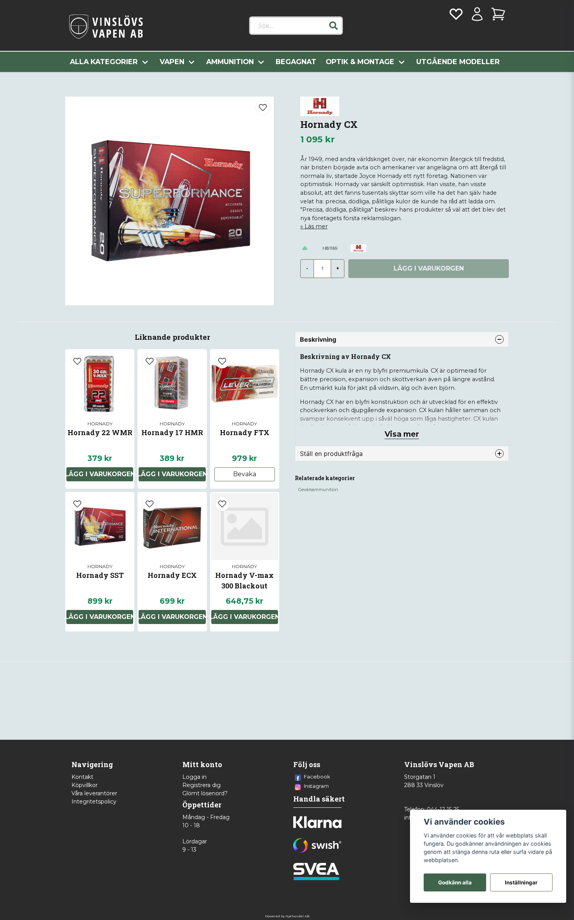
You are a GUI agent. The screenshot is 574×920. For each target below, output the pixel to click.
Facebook (317, 776)
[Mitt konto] (477, 14)
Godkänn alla (455, 882)
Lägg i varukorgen (99, 474)
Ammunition (230, 61)
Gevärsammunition (318, 489)
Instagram (316, 786)
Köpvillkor (84, 785)
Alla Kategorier (104, 61)
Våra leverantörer (94, 793)
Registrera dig (201, 785)
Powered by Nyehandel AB (287, 916)
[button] (333, 26)
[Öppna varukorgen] (498, 14)
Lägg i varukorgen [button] (172, 474)
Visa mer (402, 434)
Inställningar (521, 882)
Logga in (194, 776)
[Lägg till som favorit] (456, 14)
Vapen (172, 61)
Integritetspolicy (93, 801)
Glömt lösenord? (205, 793)
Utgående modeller (458, 61)
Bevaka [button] (244, 474)
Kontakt (82, 776)
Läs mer (316, 226)
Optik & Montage (360, 61)
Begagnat (296, 61)
